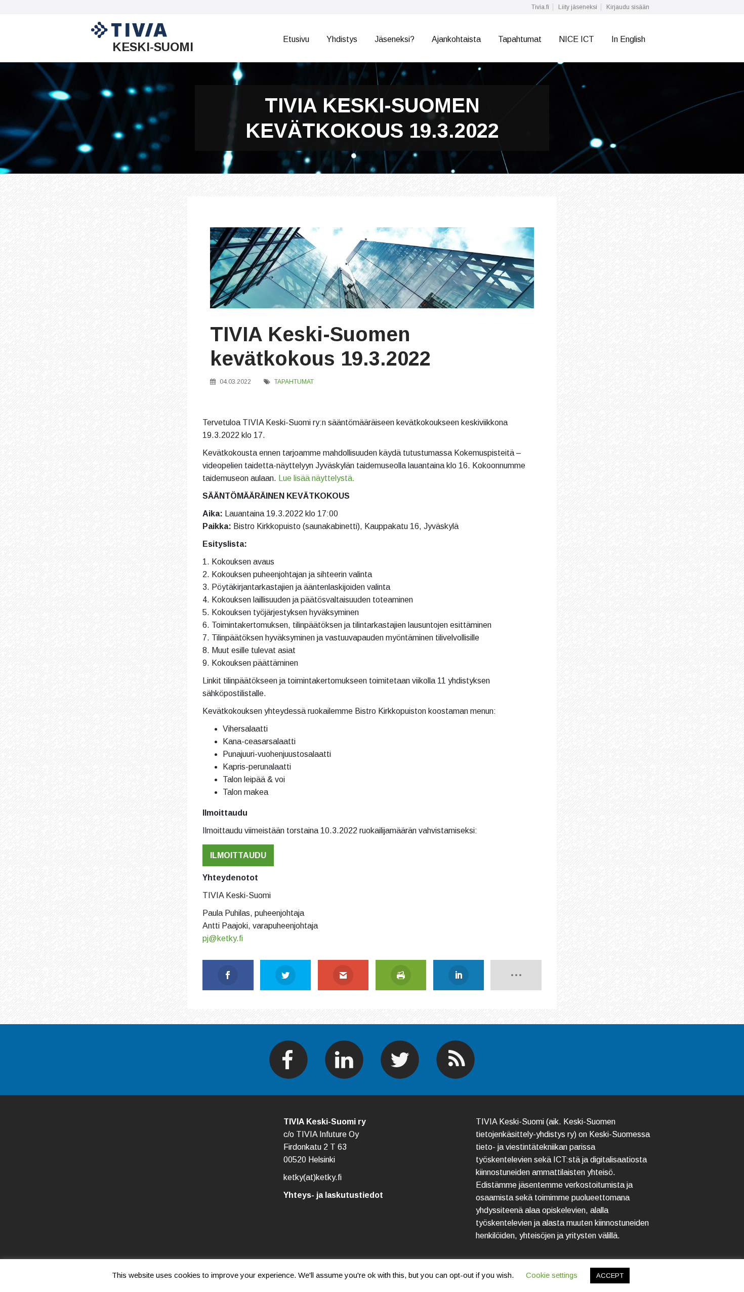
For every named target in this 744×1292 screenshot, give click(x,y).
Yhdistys (341, 39)
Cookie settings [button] (551, 1275)
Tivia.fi (540, 7)
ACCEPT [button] (610, 1275)
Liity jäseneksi (577, 7)
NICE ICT (576, 39)
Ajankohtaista (456, 39)
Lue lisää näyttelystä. (316, 478)
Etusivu (296, 39)
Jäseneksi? (395, 39)
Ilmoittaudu (238, 855)
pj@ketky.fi (222, 938)
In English (628, 39)
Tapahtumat (520, 39)
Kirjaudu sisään (627, 7)
